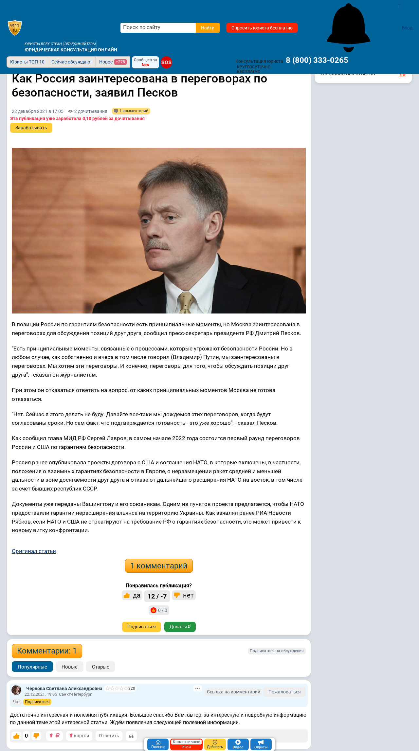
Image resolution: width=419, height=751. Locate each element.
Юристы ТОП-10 (27, 61)
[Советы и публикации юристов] (15, 28)
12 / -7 (157, 596)
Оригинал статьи (34, 551)
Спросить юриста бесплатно (262, 27)
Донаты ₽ (180, 626)
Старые (100, 667)
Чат (16, 702)
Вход (407, 27)
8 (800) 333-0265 (317, 60)
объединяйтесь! (80, 44)
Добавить (215, 747)
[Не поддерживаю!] (36, 736)
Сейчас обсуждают (71, 61)
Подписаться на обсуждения (277, 651)
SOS (166, 62)
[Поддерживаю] (16, 736)
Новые (70, 667)
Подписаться (141, 626)
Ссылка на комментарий (233, 691)
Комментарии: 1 (47, 650)
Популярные (32, 667)
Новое (112, 61)
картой (81, 735)
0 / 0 (162, 610)
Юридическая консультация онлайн (71, 49)
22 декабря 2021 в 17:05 (38, 111)
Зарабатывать (31, 127)
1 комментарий (159, 565)
